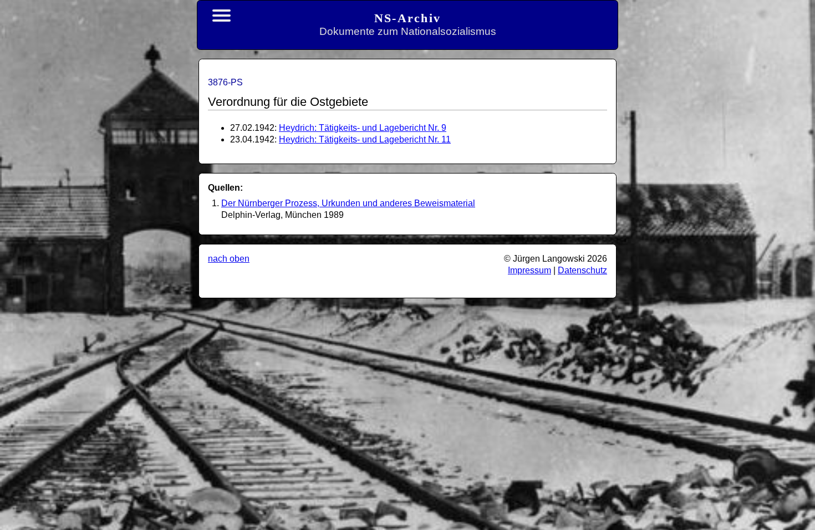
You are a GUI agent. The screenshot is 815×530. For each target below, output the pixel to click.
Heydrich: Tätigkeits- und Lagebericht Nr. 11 (365, 139)
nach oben (228, 258)
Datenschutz (582, 270)
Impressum (529, 270)
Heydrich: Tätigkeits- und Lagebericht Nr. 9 (362, 127)
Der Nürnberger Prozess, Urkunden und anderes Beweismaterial (348, 203)
